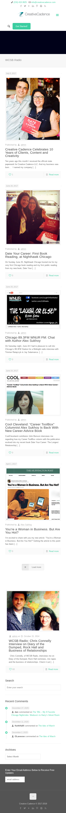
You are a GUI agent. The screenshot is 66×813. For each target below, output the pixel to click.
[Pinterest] (37, 6)
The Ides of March (46, 726)
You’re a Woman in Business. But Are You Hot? (32, 530)
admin (23, 145)
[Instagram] (41, 6)
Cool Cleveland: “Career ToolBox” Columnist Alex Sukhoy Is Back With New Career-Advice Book (31, 427)
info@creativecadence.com (43, 2)
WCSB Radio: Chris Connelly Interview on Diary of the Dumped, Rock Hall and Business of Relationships (30, 645)
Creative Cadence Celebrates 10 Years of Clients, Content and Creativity (29, 153)
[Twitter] (25, 6)
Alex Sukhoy (26, 525)
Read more (54, 174)
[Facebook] (21, 6)
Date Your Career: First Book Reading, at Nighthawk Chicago (28, 255)
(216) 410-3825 (20, 2)
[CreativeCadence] (33, 14)
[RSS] (45, 6)
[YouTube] (29, 6)
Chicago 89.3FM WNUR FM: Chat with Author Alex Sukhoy (30, 339)
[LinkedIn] (33, 6)
